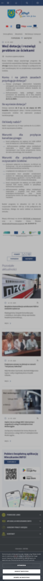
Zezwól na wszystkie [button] (22, 577)
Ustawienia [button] (21, 565)
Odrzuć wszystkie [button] (21, 571)
